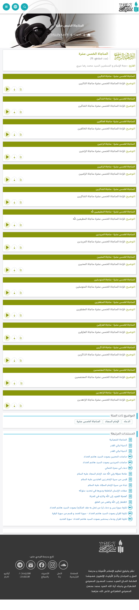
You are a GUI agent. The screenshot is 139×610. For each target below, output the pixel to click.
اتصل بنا (59, 575)
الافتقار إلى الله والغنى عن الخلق (111, 502)
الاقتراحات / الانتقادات (25, 575)
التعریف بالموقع (45, 575)
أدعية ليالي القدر (118, 446)
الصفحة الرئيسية (74, 575)
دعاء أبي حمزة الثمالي (116, 468)
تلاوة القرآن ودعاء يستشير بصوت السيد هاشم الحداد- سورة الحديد (93, 519)
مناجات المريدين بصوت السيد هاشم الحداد (105, 463)
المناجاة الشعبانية (118, 440)
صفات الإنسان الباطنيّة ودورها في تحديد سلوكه (103, 491)
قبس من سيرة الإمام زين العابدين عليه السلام (104, 480)
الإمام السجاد (112, 422)
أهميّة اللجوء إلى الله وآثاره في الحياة (108, 496)
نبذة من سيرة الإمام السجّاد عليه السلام (107, 485)
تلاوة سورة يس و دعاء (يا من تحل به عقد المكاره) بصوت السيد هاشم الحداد (88, 508)
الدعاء (127, 422)
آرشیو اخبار (6, 575)
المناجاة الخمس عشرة (88, 422)
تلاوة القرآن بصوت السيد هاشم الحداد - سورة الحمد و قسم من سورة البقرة (89, 514)
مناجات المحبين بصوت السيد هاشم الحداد (105, 457)
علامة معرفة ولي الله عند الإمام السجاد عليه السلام (102, 474)
